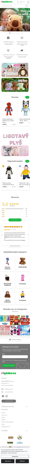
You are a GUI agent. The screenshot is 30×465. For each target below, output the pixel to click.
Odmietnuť (8, 461)
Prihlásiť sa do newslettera (9, 365)
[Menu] (28, 2)
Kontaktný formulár (9, 401)
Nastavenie (15, 456)
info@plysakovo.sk (8, 389)
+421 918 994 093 (8, 392)
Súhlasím (22, 461)
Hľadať (26, 5)
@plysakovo (15, 311)
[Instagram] (6, 396)
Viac (27, 97)
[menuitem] (7, 268)
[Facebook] (2, 396)
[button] (28, 234)
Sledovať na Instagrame (16, 339)
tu (16, 453)
